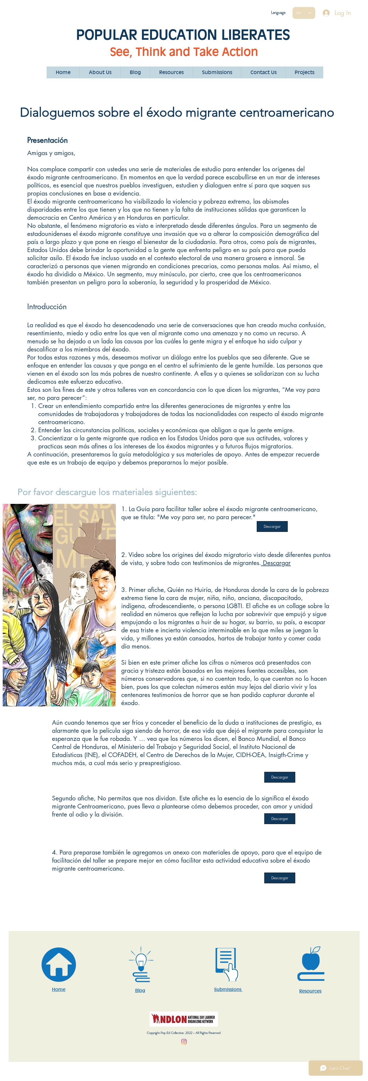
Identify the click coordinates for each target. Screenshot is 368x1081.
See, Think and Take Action (184, 51)
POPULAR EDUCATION (148, 34)
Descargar (276, 563)
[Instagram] (184, 1041)
